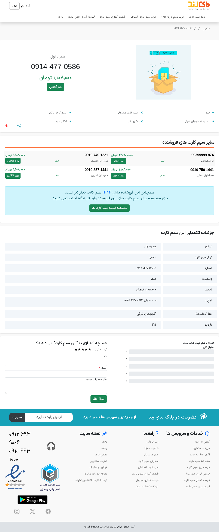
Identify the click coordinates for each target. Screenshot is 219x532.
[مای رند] (199, 6)
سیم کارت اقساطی (148, 467)
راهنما (104, 448)
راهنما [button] (151, 434)
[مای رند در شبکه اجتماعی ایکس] (32, 511)
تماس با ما (101, 455)
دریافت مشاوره (201, 448)
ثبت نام (25, 6)
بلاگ (60, 17)
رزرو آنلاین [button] (55, 87)
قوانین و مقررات (98, 467)
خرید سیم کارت (197, 17)
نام (105, 357)
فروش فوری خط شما (198, 474)
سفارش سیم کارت (148, 461)
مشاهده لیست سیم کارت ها (109, 208)
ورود (14, 5)
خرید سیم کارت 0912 (172, 17)
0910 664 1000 (19, 455)
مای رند (205, 29)
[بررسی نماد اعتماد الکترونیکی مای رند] (15, 477)
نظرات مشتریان (98, 461)
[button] (19, 126)
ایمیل (103, 368)
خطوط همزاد (151, 448)
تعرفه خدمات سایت (95, 474)
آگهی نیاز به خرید (200, 455)
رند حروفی (152, 442)
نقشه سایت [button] (93, 434)
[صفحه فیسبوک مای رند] (48, 511)
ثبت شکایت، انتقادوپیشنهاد (91, 480)
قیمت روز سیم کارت (198, 467)
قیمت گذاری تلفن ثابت (81, 17)
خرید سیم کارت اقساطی (143, 17)
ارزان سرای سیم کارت (198, 487)
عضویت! (17, 417)
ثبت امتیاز (101, 349)
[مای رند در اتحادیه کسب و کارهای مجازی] (50, 477)
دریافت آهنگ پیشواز (146, 487)
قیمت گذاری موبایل (147, 480)
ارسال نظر (99, 399)
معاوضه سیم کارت (199, 461)
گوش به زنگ (202, 442)
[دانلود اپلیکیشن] (32, 499)
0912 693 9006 (20, 438)
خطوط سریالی (150, 455)
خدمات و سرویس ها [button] (188, 434)
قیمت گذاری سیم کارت (112, 17)
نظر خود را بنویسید (96, 380)
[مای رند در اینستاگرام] (16, 511)
